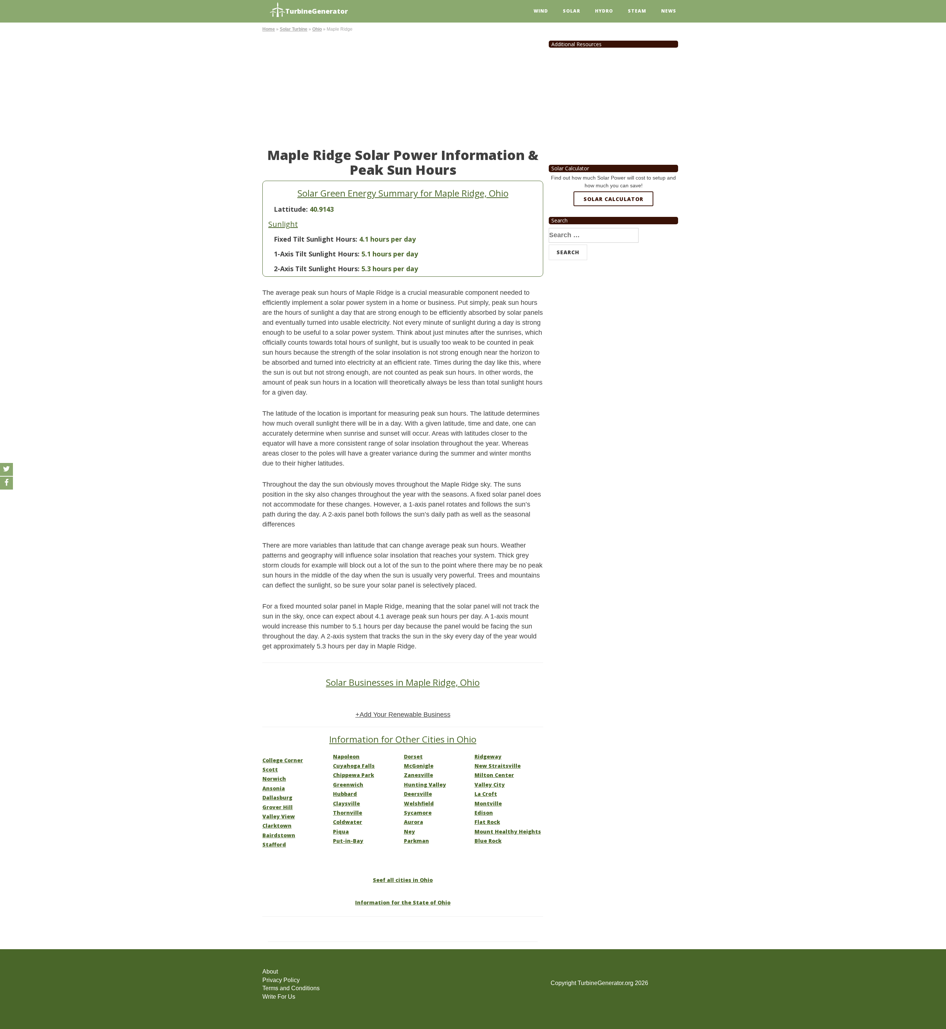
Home (268, 29)
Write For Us (278, 997)
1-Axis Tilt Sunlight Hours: (317, 253)
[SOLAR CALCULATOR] (613, 225)
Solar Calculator (613, 198)
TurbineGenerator (316, 11)
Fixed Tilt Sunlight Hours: (315, 239)
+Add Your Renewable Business (402, 714)
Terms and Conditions (291, 988)
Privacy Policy (281, 980)
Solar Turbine (293, 29)
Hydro (604, 11)
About (270, 971)
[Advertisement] (402, 88)
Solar (571, 11)
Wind (541, 11)
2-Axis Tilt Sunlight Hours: (317, 268)
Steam (637, 11)
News (668, 11)
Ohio (317, 29)
